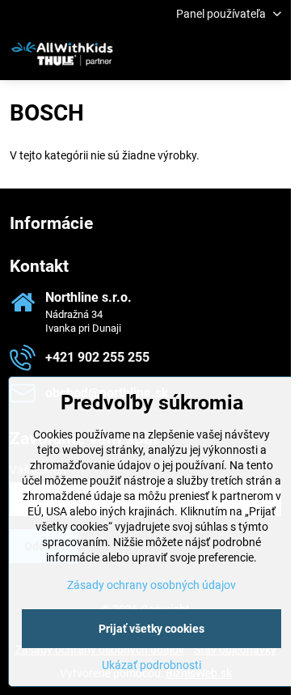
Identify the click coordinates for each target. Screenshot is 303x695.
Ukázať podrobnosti (151, 665)
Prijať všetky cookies (151, 628)
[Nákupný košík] (232, 54)
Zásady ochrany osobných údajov (151, 584)
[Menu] (271, 54)
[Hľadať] (194, 54)
